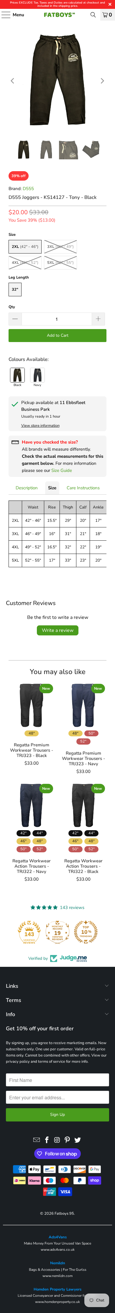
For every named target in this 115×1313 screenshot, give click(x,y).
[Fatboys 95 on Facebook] (46, 1140)
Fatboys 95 (64, 1213)
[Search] (93, 15)
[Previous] (13, 81)
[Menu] (3, 15)
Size (52, 488)
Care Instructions (83, 488)
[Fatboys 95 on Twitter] (77, 1140)
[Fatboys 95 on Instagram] (57, 1140)
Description (27, 488)
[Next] (102, 81)
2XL (25, 246)
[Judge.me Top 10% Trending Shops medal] (86, 932)
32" (15, 289)
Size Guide (61, 470)
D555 (28, 189)
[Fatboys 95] (57, 15)
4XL (25, 262)
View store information (40, 425)
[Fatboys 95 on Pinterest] (67, 1140)
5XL (60, 262)
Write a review (57, 630)
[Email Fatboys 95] (36, 1140)
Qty (12, 307)
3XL (60, 246)
